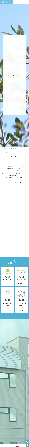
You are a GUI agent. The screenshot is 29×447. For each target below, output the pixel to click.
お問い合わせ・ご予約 (27, 442)
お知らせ (8, 148)
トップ (3, 148)
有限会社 (7, 1)
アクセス (27, 445)
